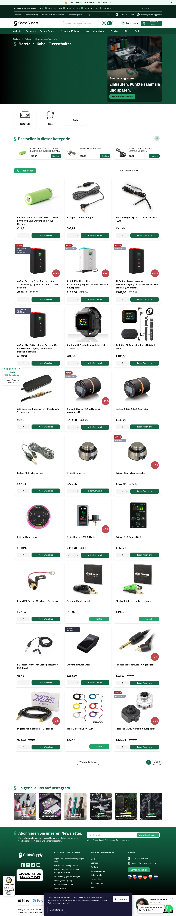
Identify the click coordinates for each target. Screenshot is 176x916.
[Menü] (13, 877)
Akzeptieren (121, 899)
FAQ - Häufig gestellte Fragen (67, 876)
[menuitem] (17, 31)
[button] (169, 909)
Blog (87, 14)
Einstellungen (56, 909)
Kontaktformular (138, 870)
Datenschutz (96, 874)
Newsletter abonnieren (148, 835)
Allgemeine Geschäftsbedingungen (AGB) (69, 860)
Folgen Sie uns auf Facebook (23, 865)
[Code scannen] (104, 23)
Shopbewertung (31, 14)
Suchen (109, 23)
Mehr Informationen (122, 96)
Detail (99, 619)
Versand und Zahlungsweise (53, 14)
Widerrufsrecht (60, 888)
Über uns (17, 14)
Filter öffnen (27, 170)
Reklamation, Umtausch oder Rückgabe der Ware (66, 871)
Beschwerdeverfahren (63, 884)
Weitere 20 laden (88, 762)
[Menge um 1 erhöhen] (28, 235)
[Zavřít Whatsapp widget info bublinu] (138, 904)
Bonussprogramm (75, 14)
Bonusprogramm (98, 870)
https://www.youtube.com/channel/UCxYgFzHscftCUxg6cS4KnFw (38, 865)
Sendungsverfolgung (63, 880)
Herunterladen (97, 879)
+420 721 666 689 (140, 858)
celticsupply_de (28, 865)
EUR (156, 8)
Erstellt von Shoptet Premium (30, 912)
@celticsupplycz (33, 865)
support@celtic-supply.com (144, 863)
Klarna (93, 887)
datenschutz (126, 840)
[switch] (8, 893)
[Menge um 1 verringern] (19, 235)
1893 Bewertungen (12, 375)
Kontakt (94, 866)
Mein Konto (132, 23)
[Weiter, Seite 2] (154, 762)
